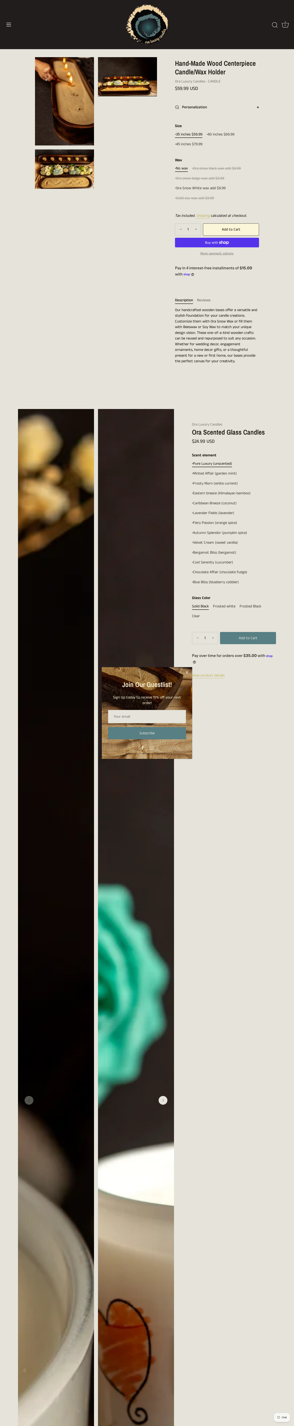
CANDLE (214, 81)
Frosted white (224, 606)
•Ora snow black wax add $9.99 (216, 168)
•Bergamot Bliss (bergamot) (214, 552)
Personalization (194, 107)
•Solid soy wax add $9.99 (194, 198)
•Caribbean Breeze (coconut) (214, 503)
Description (184, 300)
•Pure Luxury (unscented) (212, 464)
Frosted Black (250, 606)
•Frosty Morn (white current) (215, 483)
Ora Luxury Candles (190, 81)
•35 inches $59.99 (188, 134)
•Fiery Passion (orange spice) (214, 523)
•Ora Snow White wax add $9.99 (200, 188)
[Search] (274, 25)
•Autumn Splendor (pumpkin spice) (219, 533)
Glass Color (201, 598)
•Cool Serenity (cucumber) (212, 562)
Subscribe (147, 733)
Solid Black (200, 606)
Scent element (204, 455)
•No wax (181, 168)
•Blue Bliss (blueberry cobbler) (215, 582)
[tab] (186, 300)
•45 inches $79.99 (188, 144)
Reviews (203, 300)
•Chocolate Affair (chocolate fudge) (219, 572)
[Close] (187, 672)
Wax (178, 160)
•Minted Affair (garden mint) (214, 473)
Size (178, 126)
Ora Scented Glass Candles (228, 432)
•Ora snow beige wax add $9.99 (199, 178)
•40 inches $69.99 (220, 134)
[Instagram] (151, 747)
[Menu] (8, 24)
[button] (29, 1100)
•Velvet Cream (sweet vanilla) (215, 542)
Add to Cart (231, 229)
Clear (196, 616)
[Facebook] (143, 747)
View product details (208, 675)
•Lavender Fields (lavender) (213, 513)
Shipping (203, 215)
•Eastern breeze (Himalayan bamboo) (221, 493)
